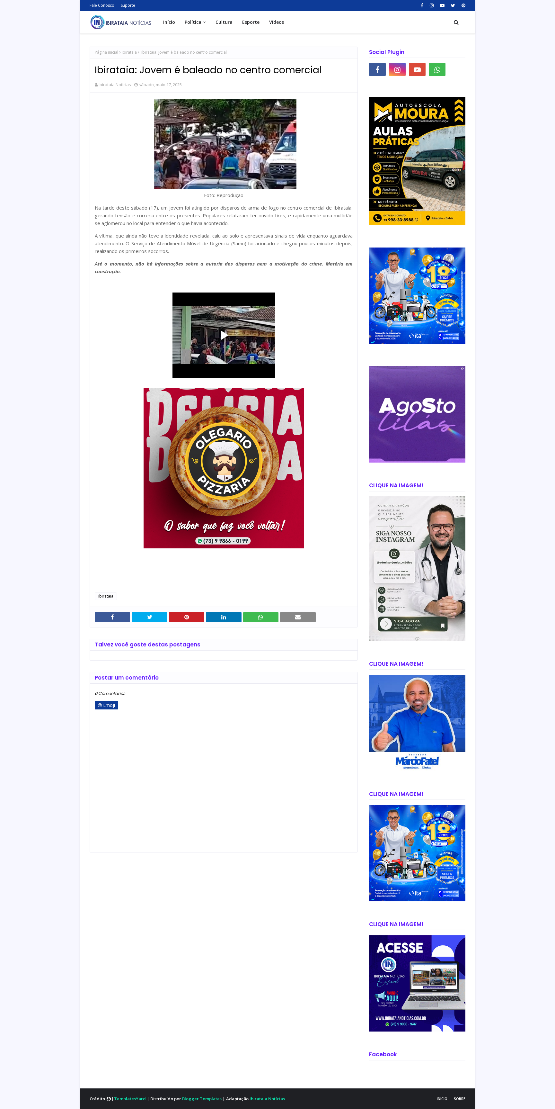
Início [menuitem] (169, 22)
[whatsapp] (437, 69)
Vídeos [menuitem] (276, 22)
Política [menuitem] (193, 22)
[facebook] (422, 5)
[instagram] (431, 5)
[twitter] (453, 5)
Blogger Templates (202, 1099)
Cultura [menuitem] (224, 22)
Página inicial (106, 52)
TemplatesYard (130, 1099)
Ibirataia (129, 52)
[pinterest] (462, 5)
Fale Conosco (102, 5)
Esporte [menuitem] (251, 22)
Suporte (128, 5)
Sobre (459, 1098)
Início (442, 1098)
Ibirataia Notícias (115, 84)
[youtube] (442, 5)
